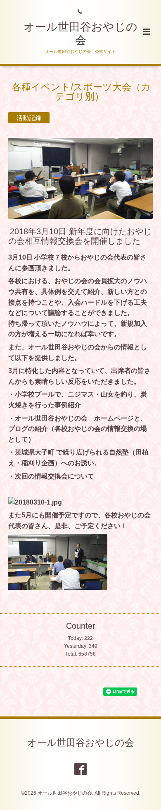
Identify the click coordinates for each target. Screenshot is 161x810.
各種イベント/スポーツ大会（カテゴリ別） (81, 92)
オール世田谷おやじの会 (80, 743)
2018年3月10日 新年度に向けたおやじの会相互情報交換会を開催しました (80, 235)
